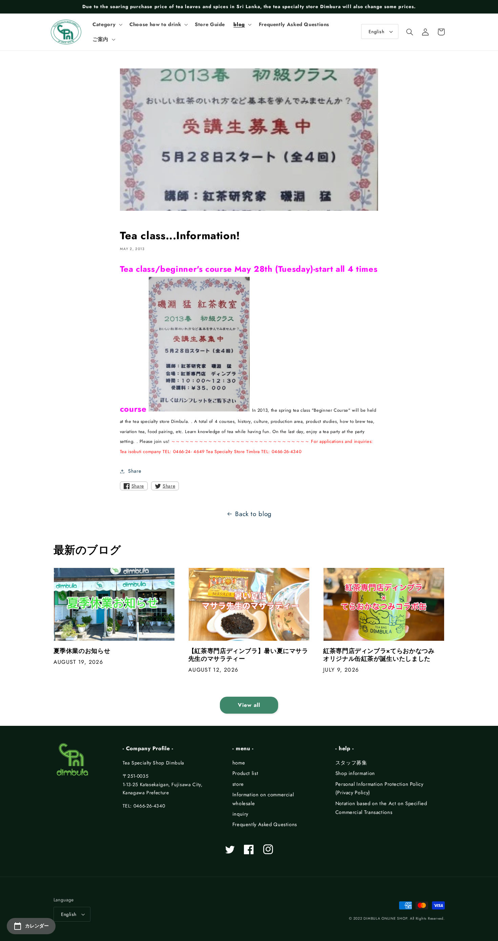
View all (249, 705)
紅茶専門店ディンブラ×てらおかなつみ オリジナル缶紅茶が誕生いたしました (382, 655)
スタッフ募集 (351, 762)
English (376, 31)
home (238, 762)
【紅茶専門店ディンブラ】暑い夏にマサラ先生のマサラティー (248, 655)
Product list (245, 773)
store (238, 784)
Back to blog (253, 513)
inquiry (240, 814)
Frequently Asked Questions (264, 824)
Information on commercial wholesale (263, 799)
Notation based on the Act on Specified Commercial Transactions (381, 808)
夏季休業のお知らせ (82, 651)
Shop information (355, 773)
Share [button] (134, 471)
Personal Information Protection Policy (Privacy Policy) (379, 788)
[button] (106, 24)
